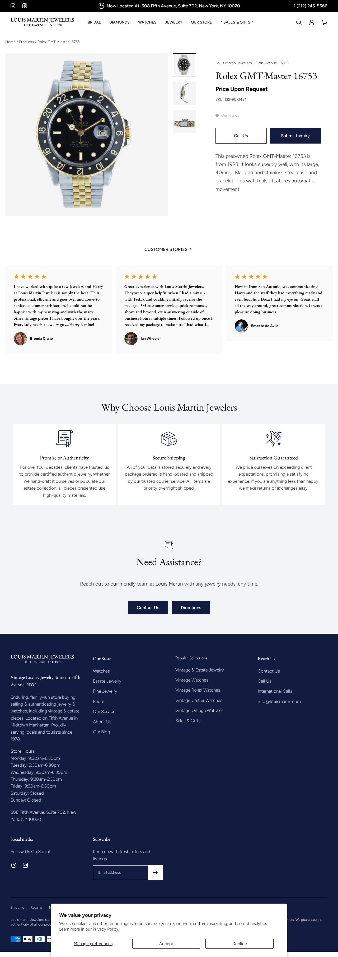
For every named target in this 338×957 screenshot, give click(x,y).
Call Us (241, 135)
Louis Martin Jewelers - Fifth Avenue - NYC (251, 63)
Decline (239, 943)
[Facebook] (24, 6)
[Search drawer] (299, 22)
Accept (166, 943)
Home (11, 42)
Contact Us (148, 607)
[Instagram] (13, 6)
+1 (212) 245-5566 (309, 5)
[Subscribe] (155, 872)
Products (27, 42)
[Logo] (42, 22)
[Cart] (324, 22)
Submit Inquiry (295, 135)
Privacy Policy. (106, 929)
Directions (191, 607)
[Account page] (311, 22)
